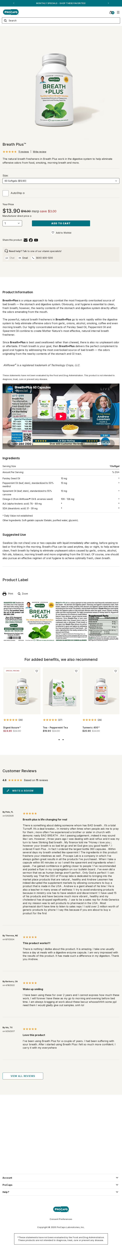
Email (25, 257)
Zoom (24, 593)
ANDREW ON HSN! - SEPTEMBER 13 (61, 3)
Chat (11, 257)
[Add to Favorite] (53, 232)
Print (9, 593)
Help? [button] (6, 1192)
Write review (39, 151)
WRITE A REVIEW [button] (23, 790)
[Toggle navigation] (118, 12)
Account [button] (7, 1177)
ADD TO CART (61, 223)
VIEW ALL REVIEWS (23, 1076)
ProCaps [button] (7, 1185)
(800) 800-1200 (44, 257)
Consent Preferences (61, 1219)
